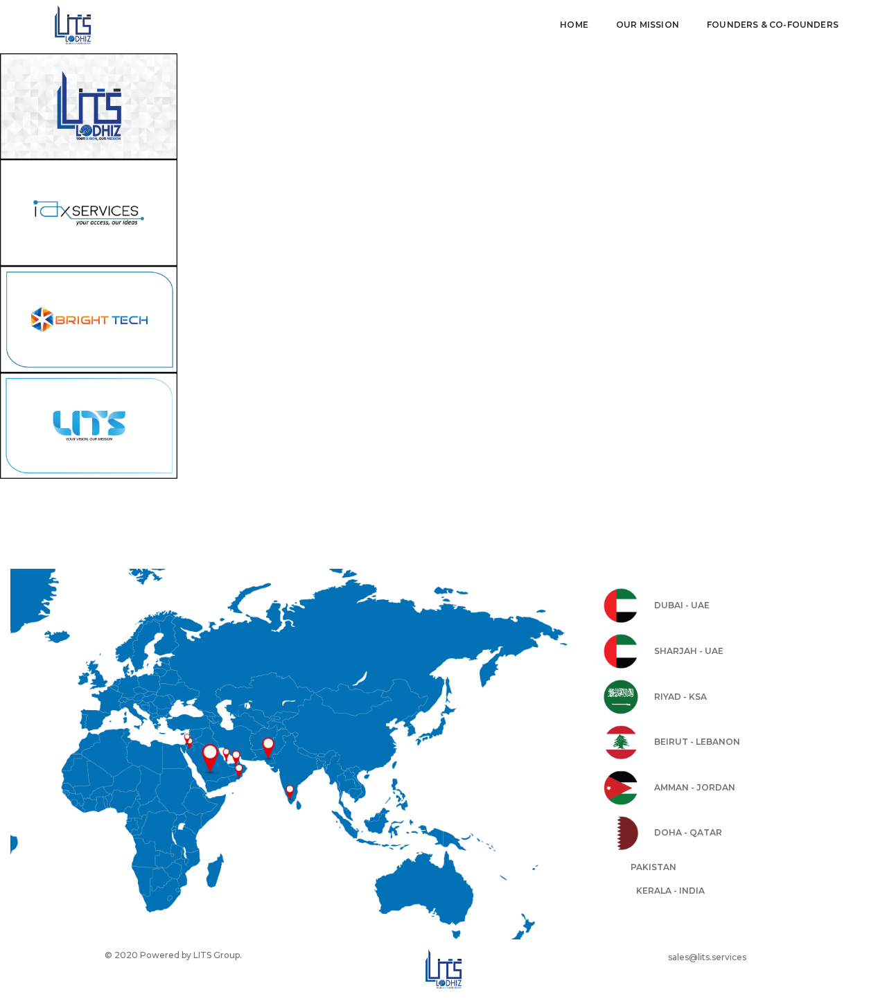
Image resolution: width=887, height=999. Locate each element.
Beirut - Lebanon (697, 741)
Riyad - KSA (680, 696)
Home (574, 24)
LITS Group (216, 955)
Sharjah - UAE (688, 651)
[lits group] (98, 25)
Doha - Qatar (688, 832)
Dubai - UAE (682, 605)
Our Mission (647, 24)
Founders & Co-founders (772, 24)
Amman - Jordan (694, 787)
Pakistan (653, 867)
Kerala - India (670, 890)
